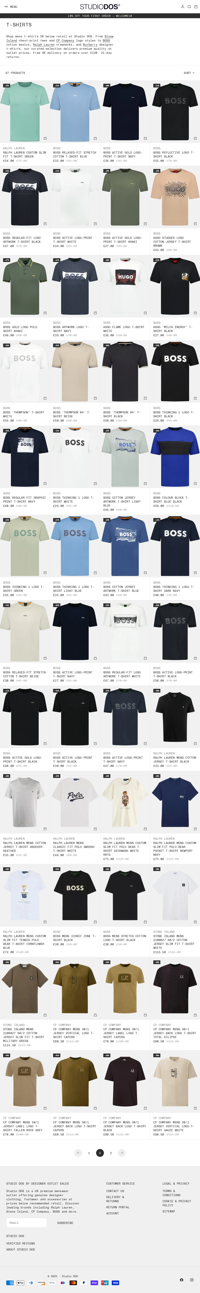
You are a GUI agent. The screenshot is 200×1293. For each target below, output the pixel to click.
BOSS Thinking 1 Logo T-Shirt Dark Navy (173, 589)
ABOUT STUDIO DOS (20, 1249)
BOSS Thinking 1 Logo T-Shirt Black (173, 414)
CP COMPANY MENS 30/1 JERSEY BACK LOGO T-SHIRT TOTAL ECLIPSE (174, 1033)
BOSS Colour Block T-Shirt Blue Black (171, 499)
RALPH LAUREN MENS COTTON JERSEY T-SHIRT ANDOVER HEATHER (24, 847)
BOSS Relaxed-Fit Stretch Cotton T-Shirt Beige (24, 674)
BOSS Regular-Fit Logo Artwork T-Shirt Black (22, 240)
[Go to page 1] (78, 1153)
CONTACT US (115, 1191)
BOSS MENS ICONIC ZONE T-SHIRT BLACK (74, 938)
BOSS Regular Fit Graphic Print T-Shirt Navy (24, 499)
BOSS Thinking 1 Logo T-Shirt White (73, 499)
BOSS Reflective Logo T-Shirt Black (173, 154)
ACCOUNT (112, 1213)
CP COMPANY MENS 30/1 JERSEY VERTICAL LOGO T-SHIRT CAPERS (73, 1033)
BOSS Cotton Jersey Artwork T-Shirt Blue (121, 589)
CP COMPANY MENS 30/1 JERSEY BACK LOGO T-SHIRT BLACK (124, 1126)
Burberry (90, 44)
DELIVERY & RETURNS (115, 1199)
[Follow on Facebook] (182, 1280)
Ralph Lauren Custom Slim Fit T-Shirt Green (24, 154)
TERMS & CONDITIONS (171, 1193)
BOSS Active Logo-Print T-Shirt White (72, 240)
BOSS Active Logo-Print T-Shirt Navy (72, 674)
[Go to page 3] (122, 1153)
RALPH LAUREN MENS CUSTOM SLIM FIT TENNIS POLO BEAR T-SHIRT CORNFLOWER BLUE (24, 942)
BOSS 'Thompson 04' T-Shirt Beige (72, 414)
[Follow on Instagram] (192, 1280)
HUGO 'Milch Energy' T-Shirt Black (173, 329)
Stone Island (164, 932)
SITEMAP (168, 1211)
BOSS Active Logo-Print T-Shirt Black (173, 674)
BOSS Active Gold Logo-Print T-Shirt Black (22, 759)
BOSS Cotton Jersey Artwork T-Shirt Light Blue (122, 501)
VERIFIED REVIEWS (20, 1243)
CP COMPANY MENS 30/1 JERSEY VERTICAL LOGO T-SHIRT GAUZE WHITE (173, 1126)
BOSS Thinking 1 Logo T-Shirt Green (23, 589)
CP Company (65, 40)
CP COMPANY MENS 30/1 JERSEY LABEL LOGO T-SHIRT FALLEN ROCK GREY (22, 1126)
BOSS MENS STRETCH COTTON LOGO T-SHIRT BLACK (124, 938)
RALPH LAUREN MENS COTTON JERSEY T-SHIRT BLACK (174, 759)
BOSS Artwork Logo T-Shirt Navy (71, 329)
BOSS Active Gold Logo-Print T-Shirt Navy (123, 154)
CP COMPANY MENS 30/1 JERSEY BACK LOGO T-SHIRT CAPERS (74, 1126)
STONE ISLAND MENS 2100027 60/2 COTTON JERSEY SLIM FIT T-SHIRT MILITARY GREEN (23, 1035)
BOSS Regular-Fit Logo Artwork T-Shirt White (122, 674)
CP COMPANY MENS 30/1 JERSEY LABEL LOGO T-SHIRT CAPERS (121, 1033)
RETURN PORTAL (117, 1207)
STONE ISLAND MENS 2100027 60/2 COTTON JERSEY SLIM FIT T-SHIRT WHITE (173, 942)
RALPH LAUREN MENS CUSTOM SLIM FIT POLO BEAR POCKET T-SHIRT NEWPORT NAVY (174, 849)
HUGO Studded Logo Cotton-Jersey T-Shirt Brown (172, 241)
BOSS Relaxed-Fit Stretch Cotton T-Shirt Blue (74, 154)
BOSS (106, 40)
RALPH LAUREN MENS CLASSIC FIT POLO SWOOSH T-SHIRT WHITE (73, 847)
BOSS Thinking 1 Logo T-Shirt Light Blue (73, 589)
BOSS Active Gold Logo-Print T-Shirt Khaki (123, 240)
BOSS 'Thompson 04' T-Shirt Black (122, 414)
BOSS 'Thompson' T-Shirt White (23, 414)
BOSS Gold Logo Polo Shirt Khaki (20, 329)
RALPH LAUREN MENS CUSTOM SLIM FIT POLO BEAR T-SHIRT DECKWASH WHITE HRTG (124, 849)
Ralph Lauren (43, 44)
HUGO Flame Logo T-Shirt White (123, 329)
